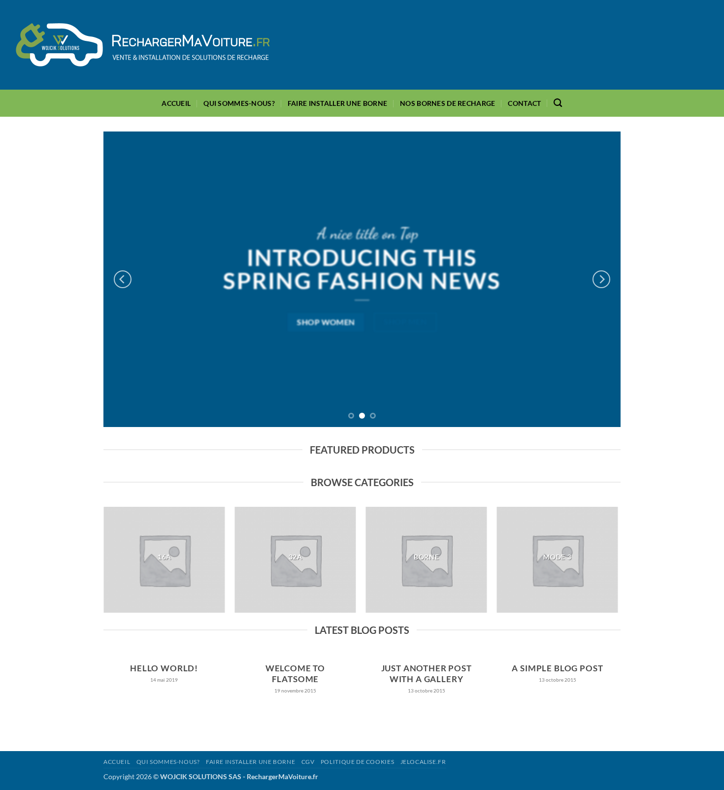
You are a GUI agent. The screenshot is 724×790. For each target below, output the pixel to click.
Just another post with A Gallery (426, 673)
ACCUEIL (176, 103)
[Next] (601, 279)
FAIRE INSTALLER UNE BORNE (337, 103)
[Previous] (123, 279)
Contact (524, 103)
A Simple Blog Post (557, 668)
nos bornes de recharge (447, 103)
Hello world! (164, 668)
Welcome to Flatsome (295, 673)
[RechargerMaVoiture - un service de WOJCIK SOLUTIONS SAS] (142, 45)
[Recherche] (558, 103)
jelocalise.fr (423, 761)
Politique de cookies (357, 761)
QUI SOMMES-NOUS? (239, 103)
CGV (308, 761)
